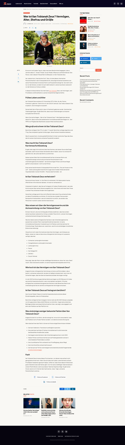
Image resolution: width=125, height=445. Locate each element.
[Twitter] (18, 77)
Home (24, 9)
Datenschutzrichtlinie (72, 436)
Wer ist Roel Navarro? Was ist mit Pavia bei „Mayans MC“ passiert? (94, 35)
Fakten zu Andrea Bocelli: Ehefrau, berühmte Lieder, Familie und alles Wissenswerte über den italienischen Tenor (94, 44)
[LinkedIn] (18, 81)
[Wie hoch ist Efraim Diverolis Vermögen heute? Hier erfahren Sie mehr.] (67, 403)
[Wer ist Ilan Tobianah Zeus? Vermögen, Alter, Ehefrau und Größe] (49, 48)
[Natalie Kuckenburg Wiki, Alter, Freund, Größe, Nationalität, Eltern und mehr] (83, 28)
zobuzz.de (30, 23)
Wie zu (61, 3)
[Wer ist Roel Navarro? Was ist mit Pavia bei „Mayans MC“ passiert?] (83, 37)
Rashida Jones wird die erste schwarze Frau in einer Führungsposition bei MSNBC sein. (48, 413)
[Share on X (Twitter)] (32, 27)
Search (81, 68)
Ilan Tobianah (53, 90)
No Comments (57, 23)
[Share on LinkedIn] (35, 27)
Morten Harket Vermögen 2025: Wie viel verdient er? (31, 412)
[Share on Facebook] (29, 27)
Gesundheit (53, 3)
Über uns (60, 436)
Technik (35, 3)
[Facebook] (18, 74)
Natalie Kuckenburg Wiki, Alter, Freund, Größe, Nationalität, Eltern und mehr (93, 27)
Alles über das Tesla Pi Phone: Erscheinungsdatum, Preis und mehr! (94, 18)
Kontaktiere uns (51, 436)
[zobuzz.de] (7, 3)
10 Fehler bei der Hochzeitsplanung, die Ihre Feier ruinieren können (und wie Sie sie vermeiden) (90, 81)
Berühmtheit (44, 3)
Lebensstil (19, 3)
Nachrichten (27, 3)
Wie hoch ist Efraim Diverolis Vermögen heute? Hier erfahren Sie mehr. (66, 413)
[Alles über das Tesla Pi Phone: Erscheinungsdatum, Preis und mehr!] (83, 20)
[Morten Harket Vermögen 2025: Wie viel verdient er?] (31, 403)
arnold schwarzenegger (35, 350)
